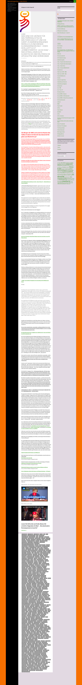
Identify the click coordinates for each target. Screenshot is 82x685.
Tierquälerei (45, 643)
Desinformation (36, 555)
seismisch (46, 634)
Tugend (28, 646)
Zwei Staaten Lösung (26, 671)
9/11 (47, 534)
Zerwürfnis (36, 667)
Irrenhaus (35, 587)
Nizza (27, 611)
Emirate (46, 559)
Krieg (65, 178)
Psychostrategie (37, 622)
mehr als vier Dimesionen (39, 603)
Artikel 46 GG (69, 164)
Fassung (23, 567)
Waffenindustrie (32, 662)
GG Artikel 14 (24, 578)
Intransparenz (29, 587)
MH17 (23, 606)
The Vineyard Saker (61, 127)
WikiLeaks (38, 666)
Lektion (39, 599)
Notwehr (45, 611)
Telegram (59, 145)
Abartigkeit (24, 535)
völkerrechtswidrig (61, 183)
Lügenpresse (48, 599)
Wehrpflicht (34, 663)
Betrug (27, 547)
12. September (36, 534)
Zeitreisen (24, 667)
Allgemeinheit (37, 538)
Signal (36, 635)
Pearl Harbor (42, 615)
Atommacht (30, 542)
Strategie (46, 638)
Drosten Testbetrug (65, 168)
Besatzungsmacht (46, 546)
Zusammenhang (32, 670)
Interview (24, 587)
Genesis (38, 574)
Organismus (24, 614)
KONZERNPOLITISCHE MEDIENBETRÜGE (65, 36)
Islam (40, 587)
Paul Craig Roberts (35, 615)
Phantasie (28, 618)
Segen (42, 634)
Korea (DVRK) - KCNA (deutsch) (63, 95)
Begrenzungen (24, 546)
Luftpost (59, 101)
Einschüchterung (40, 559)
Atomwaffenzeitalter (66, 165)
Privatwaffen (46, 619)
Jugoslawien (24, 590)
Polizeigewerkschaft (26, 619)
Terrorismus (38, 642)
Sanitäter (28, 631)
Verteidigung (24, 658)
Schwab (60, 181)
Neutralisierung (41, 610)
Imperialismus (64, 174)
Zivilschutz (45, 667)
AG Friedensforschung (61, 57)
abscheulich (42, 535)
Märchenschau (24, 602)
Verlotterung (31, 655)
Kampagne (33, 590)
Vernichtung (44, 655)
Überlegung (37, 646)
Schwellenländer (25, 634)
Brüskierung (24, 550)
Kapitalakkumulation (26, 591)
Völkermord (37, 658)
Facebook (59, 149)
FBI (27, 567)
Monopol (42, 606)
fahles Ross (33, 566)
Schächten (39, 631)
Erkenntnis (30, 563)
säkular (23, 631)
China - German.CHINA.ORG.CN (63, 67)
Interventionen (45, 586)
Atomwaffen (59, 165)
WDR (30, 663)
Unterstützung (39, 650)
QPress (58, 107)
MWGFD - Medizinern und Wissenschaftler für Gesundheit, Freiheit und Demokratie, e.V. (65, 26)
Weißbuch (45, 663)
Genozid (42, 574)
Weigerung (40, 663)
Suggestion (31, 639)
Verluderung (38, 655)
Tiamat (40, 643)
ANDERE (59, 43)
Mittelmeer (37, 606)
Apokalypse (39, 539)
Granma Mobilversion (61, 75)
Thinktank (29, 643)
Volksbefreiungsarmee (46, 659)
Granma (58, 77)
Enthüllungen (30, 562)
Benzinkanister (38, 546)
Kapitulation (39, 591)
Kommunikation (32, 594)
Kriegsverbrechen (25, 598)
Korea (40, 595)
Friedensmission (25, 570)
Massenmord (46, 602)
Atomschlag (36, 542)
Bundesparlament (42, 550)
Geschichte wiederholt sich (27, 575)
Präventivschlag (34, 619)
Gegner (34, 571)
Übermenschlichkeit (25, 647)
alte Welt (48, 538)
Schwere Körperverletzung (35, 634)
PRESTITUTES (41, 619)
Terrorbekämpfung (31, 642)
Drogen (35, 558)
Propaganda (69, 179)
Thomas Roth (35, 643)
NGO (46, 610)
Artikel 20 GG (63, 164)
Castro (45, 551)
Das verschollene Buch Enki (27, 554)
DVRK (32, 559)
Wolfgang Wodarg (60, 23)
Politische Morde (39, 618)
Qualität (23, 623)
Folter (45, 567)
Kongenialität (24, 595)
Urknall (31, 651)
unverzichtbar (46, 650)
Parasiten (28, 615)
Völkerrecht (43, 658)
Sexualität (31, 635)
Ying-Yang (47, 666)
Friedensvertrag (25, 571)
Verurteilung (31, 658)
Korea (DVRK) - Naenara (61, 93)
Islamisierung (44, 587)
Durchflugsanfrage (25, 559)
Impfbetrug (69, 174)
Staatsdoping (28, 638)
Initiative (34, 586)
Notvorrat (40, 611)
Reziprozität (31, 627)
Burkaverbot (40, 551)
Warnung (48, 662)
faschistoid (44, 566)
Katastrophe (46, 591)
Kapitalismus (33, 591)
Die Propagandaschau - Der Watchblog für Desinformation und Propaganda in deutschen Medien (65, 50)
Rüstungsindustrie (25, 630)
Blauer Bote (59, 47)
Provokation (24, 622)
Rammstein (29, 623)
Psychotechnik (44, 622)
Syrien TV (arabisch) (61, 123)
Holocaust (34, 583)
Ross (49, 627)
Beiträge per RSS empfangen (64, 14)
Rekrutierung (24, 626)
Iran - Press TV (60, 89)
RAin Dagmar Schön (61, 131)
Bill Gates (60, 167)
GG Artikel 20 (30, 578)
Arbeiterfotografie (60, 59)
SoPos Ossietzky (60, 115)
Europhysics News (46, 563)
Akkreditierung (31, 538)
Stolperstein (41, 638)
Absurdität (63, 162)
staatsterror (66, 181)
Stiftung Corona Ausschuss (62, 30)
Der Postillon (59, 45)
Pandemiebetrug (63, 179)
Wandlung (43, 662)
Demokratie (24, 555)
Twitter (58, 147)
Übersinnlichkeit (41, 647)
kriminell (68, 178)
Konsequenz (31, 595)
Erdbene (44, 562)
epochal (35, 562)
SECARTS (59, 111)
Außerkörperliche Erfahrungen (27, 543)
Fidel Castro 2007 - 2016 (61, 73)
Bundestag (48, 550)
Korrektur (45, 595)
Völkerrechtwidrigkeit (37, 659)
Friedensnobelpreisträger (41, 570)
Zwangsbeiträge (39, 670)
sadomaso (37, 630)
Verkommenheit (25, 655)
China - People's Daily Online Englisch (64, 63)
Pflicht (23, 618)
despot (41, 555)
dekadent (40, 554)
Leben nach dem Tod (33, 599)
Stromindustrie (25, 639)
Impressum (71, 1)
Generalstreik (24, 574)
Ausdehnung (42, 542)
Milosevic (27, 606)
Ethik (40, 563)
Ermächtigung (63, 170)
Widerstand (68, 183)
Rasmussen (42, 623)
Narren (45, 607)
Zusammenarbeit (25, 670)
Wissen (43, 666)
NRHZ (58, 103)
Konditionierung (45, 594)
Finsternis (34, 567)
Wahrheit (37, 662)
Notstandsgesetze (33, 611)
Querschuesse (60, 109)
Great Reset (63, 172)
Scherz (48, 631)
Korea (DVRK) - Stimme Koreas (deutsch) (65, 97)
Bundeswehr (34, 551)
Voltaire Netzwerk (60, 129)
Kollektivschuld (25, 594)
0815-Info (59, 53)
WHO (65, 183)
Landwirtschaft (25, 599)
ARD (43, 539)
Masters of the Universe (26, 603)
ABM (37, 535)
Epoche (40, 562)
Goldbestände (24, 579)
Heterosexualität (32, 582)
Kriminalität (32, 598)
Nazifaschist (24, 610)
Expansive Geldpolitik (26, 566)
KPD (49, 595)
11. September (30, 534)
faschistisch (70, 171)
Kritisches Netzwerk (61, 99)
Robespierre (37, 627)
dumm (44, 558)
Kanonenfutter (39, 590)
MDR (32, 603)
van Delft (45, 651)
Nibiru (49, 610)
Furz (30, 571)
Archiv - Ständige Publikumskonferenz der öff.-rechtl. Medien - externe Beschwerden (65, 39)
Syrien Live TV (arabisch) (61, 125)
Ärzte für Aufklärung (61, 28)
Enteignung (24, 562)
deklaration (45, 554)
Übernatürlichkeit (34, 647)
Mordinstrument (29, 607)
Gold (49, 578)
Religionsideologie (40, 626)
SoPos (58, 113)
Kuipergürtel (41, 598)
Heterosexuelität (40, 582)
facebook (60, 171)
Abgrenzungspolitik (31, 535)
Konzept (36, 595)
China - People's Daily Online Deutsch (64, 61)
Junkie (29, 590)
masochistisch (39, 602)
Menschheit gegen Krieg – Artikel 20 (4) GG (17, 1)
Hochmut (29, 583)
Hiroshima (24, 583)
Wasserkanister (25, 663)
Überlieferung (43, 646)
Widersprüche (24, 666)
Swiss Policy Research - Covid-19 (63, 32)
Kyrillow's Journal (60, 135)
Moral (47, 606)
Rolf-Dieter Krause (43, 627)
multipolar (35, 607)
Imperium (23, 586)
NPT (49, 611)
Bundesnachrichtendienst (32, 550)
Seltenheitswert (25, 635)
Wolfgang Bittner (60, 133)
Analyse (23, 539)
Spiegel (23, 638)
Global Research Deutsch (62, 81)
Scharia (43, 631)
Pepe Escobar (59, 105)
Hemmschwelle (24, 582)
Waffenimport (24, 662)
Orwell (29, 614)
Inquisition (40, 586)
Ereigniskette (24, 563)
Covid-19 (67, 167)
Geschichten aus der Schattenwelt (39, 575)
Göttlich (30, 579)
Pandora (38, 614)
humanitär (47, 583)
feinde (30, 567)
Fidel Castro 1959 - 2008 (61, 71)
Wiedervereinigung (32, 666)
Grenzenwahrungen (41, 579)
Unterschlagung (32, 650)
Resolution (47, 626)
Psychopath (31, 622)
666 (44, 534)
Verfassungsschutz (36, 654)
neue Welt (34, 610)
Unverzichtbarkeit (25, 651)
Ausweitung (37, 543)
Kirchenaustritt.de (60, 91)
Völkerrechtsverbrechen (26, 659)
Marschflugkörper (32, 602)
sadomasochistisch (44, 630)
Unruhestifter (24, 650)
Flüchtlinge (40, 567)
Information (29, 586)
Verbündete (24, 654)
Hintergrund (59, 85)
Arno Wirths (47, 539)
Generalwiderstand (32, 574)
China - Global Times (61, 65)
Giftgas (41, 578)
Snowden (40, 635)
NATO (71, 178)
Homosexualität (41, 583)
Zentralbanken (30, 667)
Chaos (49, 551)
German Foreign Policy (61, 79)
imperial (59, 174)
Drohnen (40, 558)
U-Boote (32, 646)
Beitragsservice (31, 546)
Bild (41, 547)
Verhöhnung (43, 654)
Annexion (28, 539)
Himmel (45, 582)
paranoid (24, 615)
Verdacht (29, 654)
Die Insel (46, 555)
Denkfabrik (30, 555)
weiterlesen (24, 530)
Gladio (45, 578)
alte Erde (43, 538)
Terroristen (44, 642)
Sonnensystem (45, 635)
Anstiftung (33, 539)
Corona (64, 167)
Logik (43, 599)
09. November (24, 534)
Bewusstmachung (33, 547)
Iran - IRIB (59, 87)
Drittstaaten (30, 558)
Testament (24, 643)
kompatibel (39, 594)
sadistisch (32, 630)
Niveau (23, 611)
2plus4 (41, 534)
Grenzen (35, 579)
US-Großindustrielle (38, 651)
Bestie (23, 547)
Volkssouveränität (64, 182)
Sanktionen (34, 631)
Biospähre (45, 547)
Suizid (36, 639)
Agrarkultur (24, 538)
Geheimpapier (39, 571)
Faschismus (39, 566)
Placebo (32, 618)
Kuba (36, 598)
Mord (23, 607)
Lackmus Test (47, 598)
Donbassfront (60, 69)
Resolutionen (24, 627)
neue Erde (29, 610)
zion (40, 667)
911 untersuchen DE (61, 55)
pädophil (33, 614)
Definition (35, 554)
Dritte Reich (24, 558)
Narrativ (40, 607)
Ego (35, 559)
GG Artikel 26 (36, 578)
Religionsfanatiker (32, 626)
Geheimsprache (45, 571)
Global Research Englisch (62, 83)
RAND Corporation (35, 623)
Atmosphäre (24, 542)
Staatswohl (35, 638)
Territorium (24, 642)
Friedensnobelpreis (32, 570)
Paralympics (44, 614)
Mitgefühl (32, 606)
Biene (38, 547)
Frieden (58, 172)
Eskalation (36, 563)
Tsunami (23, 646)
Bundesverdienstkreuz (26, 551)
